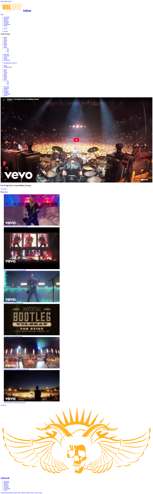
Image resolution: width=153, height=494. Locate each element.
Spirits (5, 47)
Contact (23, 492)
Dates (5, 41)
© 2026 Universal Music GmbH (9, 492)
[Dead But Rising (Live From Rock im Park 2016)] (32, 368)
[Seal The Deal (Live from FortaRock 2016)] (32, 401)
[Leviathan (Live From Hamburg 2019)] (32, 301)
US (8, 50)
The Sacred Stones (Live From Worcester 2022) (16, 226)
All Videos (3, 405)
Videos (5, 40)
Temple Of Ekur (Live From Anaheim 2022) (15, 270)
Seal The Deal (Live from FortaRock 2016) (15, 402)
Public (5, 65)
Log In (5, 28)
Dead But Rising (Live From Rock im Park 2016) (16, 369)
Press (19, 492)
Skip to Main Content (6, 1)
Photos (5, 44)
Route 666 (6, 54)
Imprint (28, 492)
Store (5, 46)
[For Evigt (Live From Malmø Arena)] (32, 335)
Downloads (7, 60)
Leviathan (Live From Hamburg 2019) (13, 303)
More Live (4, 192)
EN (8, 48)
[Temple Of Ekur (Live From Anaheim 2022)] (32, 268)
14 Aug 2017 (4, 189)
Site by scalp (38, 492)
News (5, 38)
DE (8, 51)
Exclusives (6, 55)
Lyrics (5, 57)
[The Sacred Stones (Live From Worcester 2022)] (32, 225)
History (6, 58)
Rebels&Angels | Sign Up (10, 63)
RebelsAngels (8, 67)
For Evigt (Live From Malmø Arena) (13, 336)
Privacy (32, 492)
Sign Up (6, 31)
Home (5, 37)
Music (5, 43)
